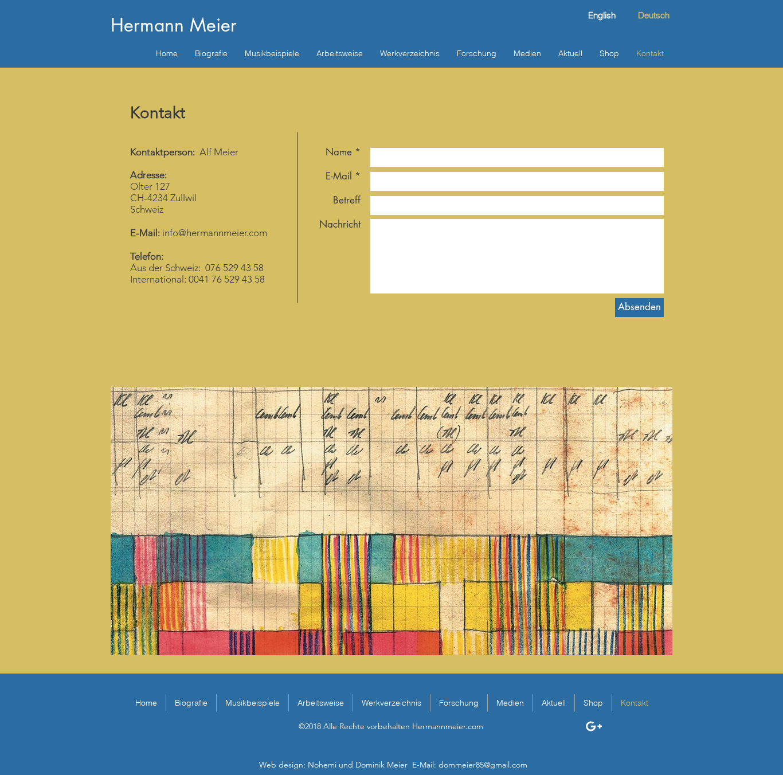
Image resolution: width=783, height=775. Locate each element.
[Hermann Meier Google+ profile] (593, 726)
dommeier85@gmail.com (483, 765)
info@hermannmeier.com (214, 232)
